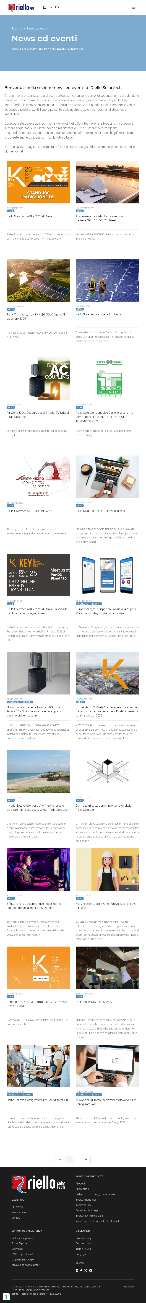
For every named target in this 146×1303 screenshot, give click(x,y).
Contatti (16, 1217)
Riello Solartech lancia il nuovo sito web (100, 511)
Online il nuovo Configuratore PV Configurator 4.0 (37, 1100)
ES (57, 7)
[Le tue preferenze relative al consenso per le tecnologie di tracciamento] (6, 1296)
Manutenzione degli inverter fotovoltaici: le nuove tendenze (106, 906)
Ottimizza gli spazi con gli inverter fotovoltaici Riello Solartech (104, 807)
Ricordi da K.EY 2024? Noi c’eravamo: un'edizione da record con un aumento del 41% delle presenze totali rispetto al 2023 (107, 711)
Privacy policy (83, 1238)
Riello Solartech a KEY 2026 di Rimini (29, 216)
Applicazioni (82, 1189)
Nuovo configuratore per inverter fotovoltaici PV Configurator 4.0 (106, 1102)
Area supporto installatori (26, 1264)
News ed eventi (20, 1212)
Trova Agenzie (19, 1243)
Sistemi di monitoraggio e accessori (96, 1194)
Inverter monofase (86, 1199)
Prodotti (80, 1183)
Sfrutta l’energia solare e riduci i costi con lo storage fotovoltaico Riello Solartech (34, 906)
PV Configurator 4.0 (22, 1254)
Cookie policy (83, 1243)
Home (17, 28)
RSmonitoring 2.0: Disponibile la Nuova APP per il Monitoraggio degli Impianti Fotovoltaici (106, 611)
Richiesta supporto (22, 1238)
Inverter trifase (84, 1205)
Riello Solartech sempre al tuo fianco (99, 314)
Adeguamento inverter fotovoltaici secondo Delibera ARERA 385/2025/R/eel (103, 218)
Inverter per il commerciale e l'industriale (98, 1221)
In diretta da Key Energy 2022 (94, 1002)
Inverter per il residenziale (89, 1215)
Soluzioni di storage (87, 1210)
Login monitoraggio (23, 1259)
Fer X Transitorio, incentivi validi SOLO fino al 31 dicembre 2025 (36, 316)
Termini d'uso (83, 1248)
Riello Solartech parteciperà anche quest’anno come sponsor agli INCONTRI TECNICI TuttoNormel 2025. (104, 417)
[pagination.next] (86, 1159)
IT (44, 7)
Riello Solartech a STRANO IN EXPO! (29, 511)
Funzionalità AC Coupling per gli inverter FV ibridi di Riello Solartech (38, 414)
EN (51, 7)
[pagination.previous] (60, 1159)
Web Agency (128, 1286)
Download (17, 1248)
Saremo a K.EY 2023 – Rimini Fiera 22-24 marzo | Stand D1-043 (37, 1004)
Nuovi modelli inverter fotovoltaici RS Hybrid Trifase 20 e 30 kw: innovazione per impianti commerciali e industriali (34, 711)
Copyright (81, 1254)
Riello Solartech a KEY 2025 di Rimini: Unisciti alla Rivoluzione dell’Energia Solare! (37, 611)
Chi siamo (17, 1207)
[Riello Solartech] (21, 7)
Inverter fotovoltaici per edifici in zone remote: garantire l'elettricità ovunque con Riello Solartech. (38, 807)
